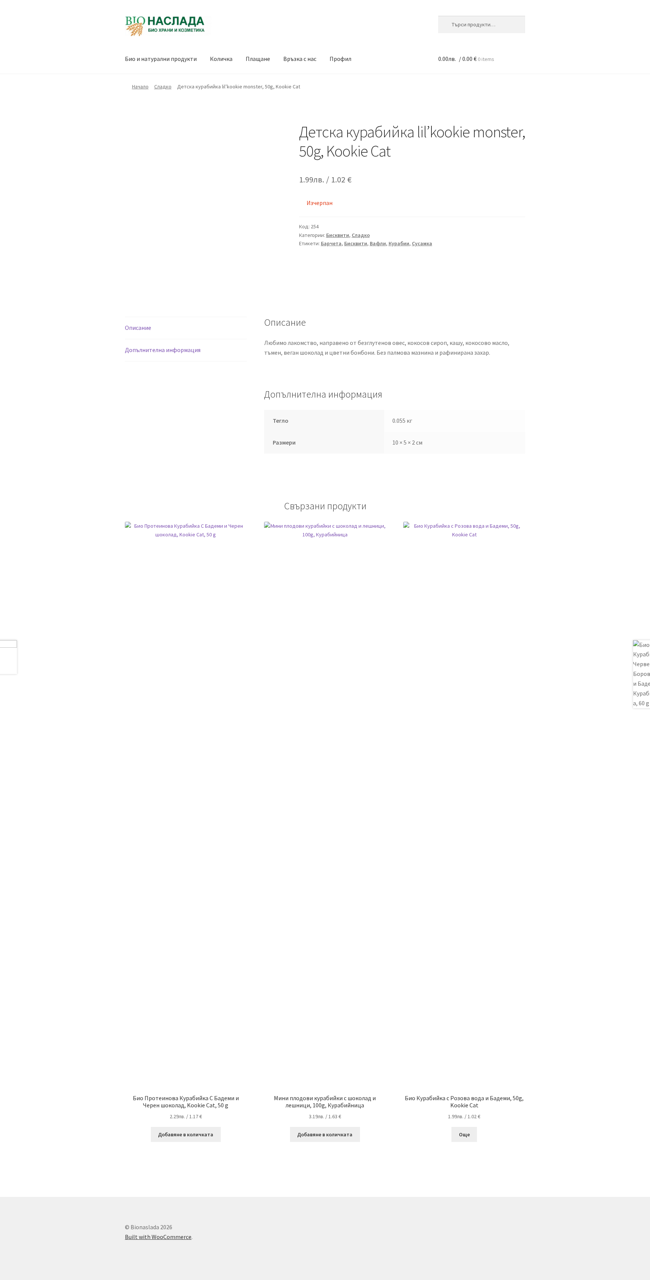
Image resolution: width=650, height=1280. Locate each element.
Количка (221, 58)
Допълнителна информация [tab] (162, 350)
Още (464, 1134)
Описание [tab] (138, 327)
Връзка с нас (299, 58)
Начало (140, 86)
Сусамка (422, 243)
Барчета (331, 243)
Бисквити (337, 235)
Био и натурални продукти (161, 58)
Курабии (399, 243)
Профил (340, 58)
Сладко (163, 86)
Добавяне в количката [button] (185, 1134)
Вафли (378, 243)
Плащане (258, 58)
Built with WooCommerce (158, 1237)
